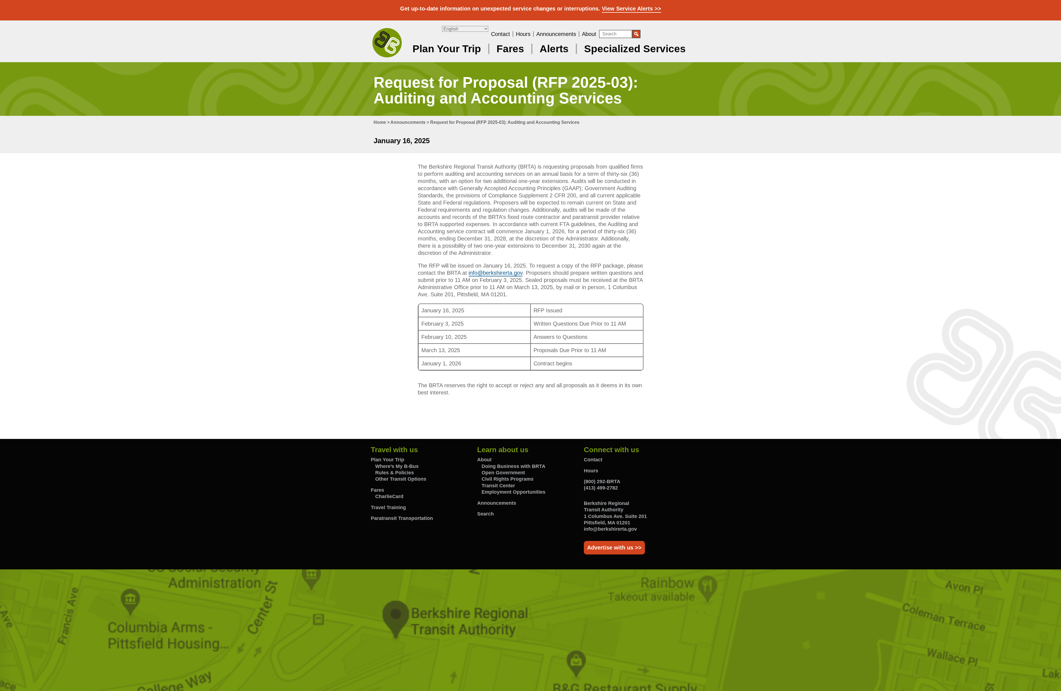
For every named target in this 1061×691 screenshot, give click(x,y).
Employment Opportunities (513, 492)
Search (485, 514)
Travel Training (388, 507)
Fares (510, 49)
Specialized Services (635, 49)
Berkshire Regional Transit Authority (387, 42)
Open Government (503, 472)
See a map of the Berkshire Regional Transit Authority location (530, 630)
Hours (523, 34)
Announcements (556, 34)
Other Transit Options (400, 479)
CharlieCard (389, 496)
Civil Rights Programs (508, 479)
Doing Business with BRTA (513, 466)
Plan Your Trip (447, 49)
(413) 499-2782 (601, 488)
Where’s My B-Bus (397, 466)
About (589, 34)
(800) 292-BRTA (602, 481)
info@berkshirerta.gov (495, 273)
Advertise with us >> (614, 548)
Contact (500, 34)
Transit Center (498, 485)
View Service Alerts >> (631, 9)
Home (380, 122)
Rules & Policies (394, 472)
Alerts (554, 49)
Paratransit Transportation (402, 518)
